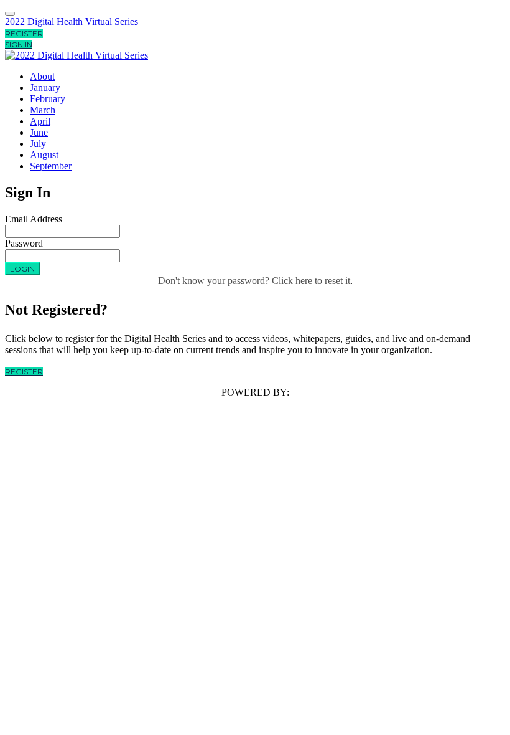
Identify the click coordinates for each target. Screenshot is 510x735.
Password (24, 243)
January (45, 87)
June (39, 132)
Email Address (33, 219)
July (38, 143)
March (42, 110)
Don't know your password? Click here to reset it (254, 280)
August (44, 154)
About (42, 76)
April (40, 121)
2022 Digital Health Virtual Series (71, 21)
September (51, 166)
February (47, 98)
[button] (24, 33)
